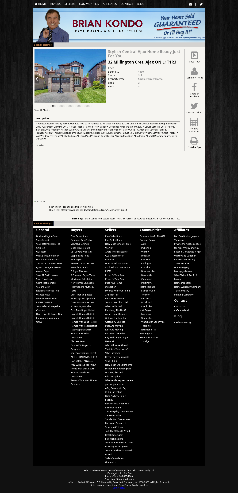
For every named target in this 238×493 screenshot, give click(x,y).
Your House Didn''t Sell (116, 302)
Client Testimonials (46, 282)
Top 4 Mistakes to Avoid (117, 430)
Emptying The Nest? (115, 310)
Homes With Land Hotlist (84, 321)
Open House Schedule (82, 302)
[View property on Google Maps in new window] (106, 174)
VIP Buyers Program (81, 251)
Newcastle (146, 275)
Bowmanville (147, 271)
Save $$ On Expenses (47, 275)
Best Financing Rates (81, 294)
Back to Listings (43, 44)
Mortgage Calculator (81, 279)
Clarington (146, 263)
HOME (42, 4)
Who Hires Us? (112, 352)
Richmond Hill (148, 329)
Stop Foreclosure (45, 279)
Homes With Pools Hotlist (84, 325)
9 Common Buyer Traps (83, 275)
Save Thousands (79, 267)
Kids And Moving (114, 329)
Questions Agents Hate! (48, 267)
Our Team (41, 251)
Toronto (145, 294)
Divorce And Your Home (117, 290)
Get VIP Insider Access (47, 259)
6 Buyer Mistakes (79, 271)
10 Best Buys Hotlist (81, 306)
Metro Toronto (147, 286)
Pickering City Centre (81, 240)
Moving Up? (77, 259)
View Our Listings (80, 243)
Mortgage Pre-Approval (83, 298)
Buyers (55, 4)
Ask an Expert (43, 271)
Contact (127, 4)
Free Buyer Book (79, 236)
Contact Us (180, 306)
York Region (146, 310)
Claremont (146, 279)
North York (146, 302)
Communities (89, 4)
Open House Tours (80, 247)
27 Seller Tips (111, 294)
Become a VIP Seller (115, 333)
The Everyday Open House (119, 411)
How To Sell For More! (116, 263)
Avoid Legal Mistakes (116, 313)
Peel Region (146, 333)
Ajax (143, 243)
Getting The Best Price (116, 318)
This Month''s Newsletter (49, 263)
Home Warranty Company (187, 286)
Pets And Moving (114, 325)
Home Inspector (182, 282)
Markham (145, 313)
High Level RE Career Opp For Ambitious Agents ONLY (49, 317)
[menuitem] (40, 4)
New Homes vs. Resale (82, 282)
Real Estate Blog (182, 322)
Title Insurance (181, 263)
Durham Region (148, 240)
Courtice (145, 267)
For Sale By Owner (114, 298)
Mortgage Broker (183, 271)
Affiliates (110, 4)
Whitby (144, 251)
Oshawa (145, 259)
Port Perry (146, 282)
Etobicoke (146, 306)
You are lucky (43, 286)
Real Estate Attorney (184, 259)
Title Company (181, 290)
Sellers (69, 4)
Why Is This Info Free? (47, 255)
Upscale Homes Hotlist (82, 313)
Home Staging (181, 267)
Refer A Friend (181, 310)
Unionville (146, 318)
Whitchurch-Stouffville (152, 321)
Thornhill (145, 325)
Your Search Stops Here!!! (83, 352)
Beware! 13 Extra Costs (82, 263)
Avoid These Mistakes (116, 251)
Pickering (145, 247)
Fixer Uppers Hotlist (81, 329)
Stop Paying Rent (80, 255)
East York (145, 298)
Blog (140, 4)
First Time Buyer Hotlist (83, 310)
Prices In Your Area (114, 275)
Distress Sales (78, 341)
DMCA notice (119, 487)
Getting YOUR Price (115, 321)
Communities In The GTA (152, 236)
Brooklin (145, 255)
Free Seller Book (113, 236)
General (42, 230)
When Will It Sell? (114, 306)
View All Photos (42, 110)
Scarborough (147, 290)
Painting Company (184, 294)
